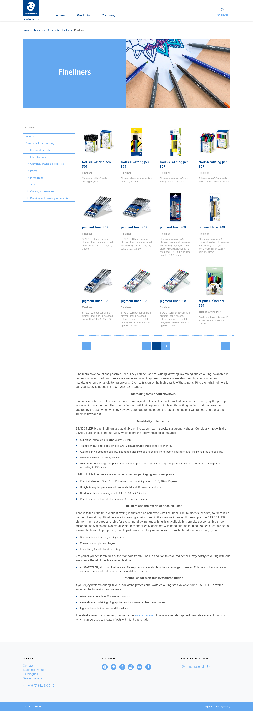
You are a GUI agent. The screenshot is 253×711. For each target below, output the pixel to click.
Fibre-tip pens (38, 156)
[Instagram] (105, 667)
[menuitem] (47, 665)
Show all (30, 136)
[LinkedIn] (139, 667)
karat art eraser (144, 615)
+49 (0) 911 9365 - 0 (41, 685)
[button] (222, 12)
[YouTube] (131, 667)
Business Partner (34, 669)
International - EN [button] (199, 666)
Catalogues (30, 674)
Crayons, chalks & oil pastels (47, 163)
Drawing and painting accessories (50, 198)
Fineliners (36, 177)
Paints (33, 170)
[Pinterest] (113, 667)
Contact (28, 665)
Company (108, 15)
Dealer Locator (32, 678)
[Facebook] (122, 667)
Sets (32, 184)
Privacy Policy (223, 706)
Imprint (208, 706)
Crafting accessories (42, 191)
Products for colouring (40, 143)
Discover (58, 15)
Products (83, 15)
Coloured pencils (40, 150)
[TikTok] (148, 667)
